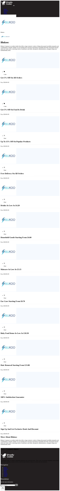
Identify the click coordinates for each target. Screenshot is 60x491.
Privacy (6, 473)
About (5, 13)
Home (5, 9)
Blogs (5, 12)
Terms (5, 471)
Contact (6, 474)
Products (6, 10)
